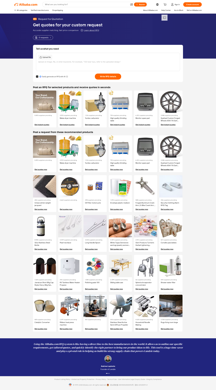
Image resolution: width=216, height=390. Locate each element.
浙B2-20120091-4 (141, 385)
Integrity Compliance (154, 379)
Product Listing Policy (62, 379)
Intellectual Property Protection (83, 379)
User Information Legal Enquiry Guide (131, 379)
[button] (131, 4)
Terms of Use (112, 379)
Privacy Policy (101, 379)
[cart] (165, 5)
